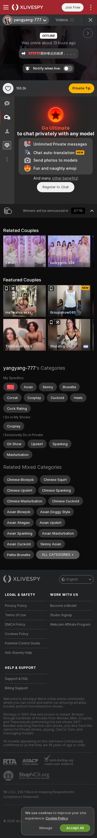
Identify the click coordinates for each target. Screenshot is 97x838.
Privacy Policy (16, 606)
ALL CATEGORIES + (58, 555)
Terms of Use (15, 615)
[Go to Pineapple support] (9, 776)
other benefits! (65, 178)
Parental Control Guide (22, 643)
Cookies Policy (17, 634)
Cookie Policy (57, 818)
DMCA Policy (15, 624)
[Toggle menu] (6, 7)
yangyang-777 (19, 368)
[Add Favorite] (8, 88)
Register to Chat (56, 187)
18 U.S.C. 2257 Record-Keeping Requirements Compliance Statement (38, 794)
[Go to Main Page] (30, 7)
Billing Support (16, 688)
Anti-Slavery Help (18, 653)
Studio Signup (61, 615)
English (72, 579)
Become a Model (63, 606)
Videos (65, 19)
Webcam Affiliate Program (70, 624)
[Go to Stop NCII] (35, 775)
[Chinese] (10, 387)
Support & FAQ (16, 679)
